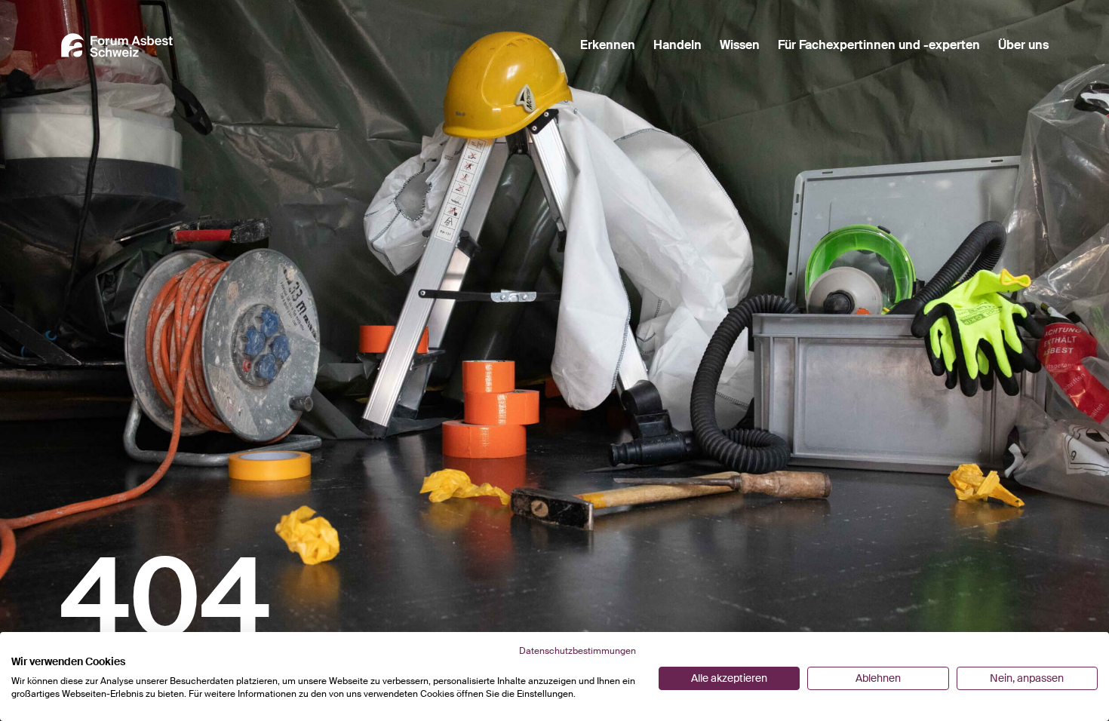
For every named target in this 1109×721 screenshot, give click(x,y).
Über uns (1023, 45)
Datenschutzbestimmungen (577, 651)
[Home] (117, 45)
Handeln (677, 45)
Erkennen (607, 45)
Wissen (740, 45)
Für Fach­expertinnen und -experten (879, 45)
